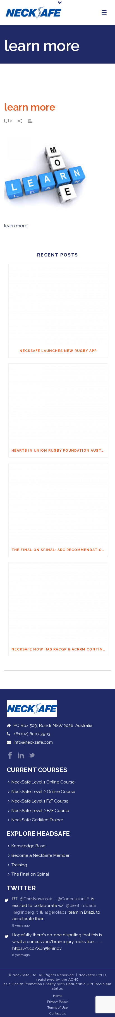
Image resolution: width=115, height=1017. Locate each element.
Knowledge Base (28, 845)
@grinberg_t (25, 912)
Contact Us (57, 1013)
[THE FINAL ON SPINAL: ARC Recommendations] (58, 503)
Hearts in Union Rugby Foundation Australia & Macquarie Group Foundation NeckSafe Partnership (59, 450)
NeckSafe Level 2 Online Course (43, 791)
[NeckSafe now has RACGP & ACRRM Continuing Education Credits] (58, 603)
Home (57, 996)
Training (19, 864)
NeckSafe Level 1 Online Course (43, 782)
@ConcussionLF (73, 898)
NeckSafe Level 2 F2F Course (40, 810)
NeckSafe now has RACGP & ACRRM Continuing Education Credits (59, 649)
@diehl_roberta (81, 905)
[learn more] (57, 83)
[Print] (33, 120)
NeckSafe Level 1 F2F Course (39, 801)
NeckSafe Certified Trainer (37, 819)
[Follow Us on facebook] (10, 756)
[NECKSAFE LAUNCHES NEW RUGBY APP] (58, 304)
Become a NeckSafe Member (40, 855)
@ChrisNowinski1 (36, 898)
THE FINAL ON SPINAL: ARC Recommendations (59, 550)
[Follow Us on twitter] (31, 756)
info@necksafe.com (33, 742)
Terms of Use (57, 1007)
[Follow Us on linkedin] (21, 756)
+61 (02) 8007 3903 (32, 733)
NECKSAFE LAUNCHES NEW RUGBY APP (58, 351)
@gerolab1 (55, 912)
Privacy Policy (57, 1002)
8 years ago (21, 925)
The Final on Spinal (30, 874)
